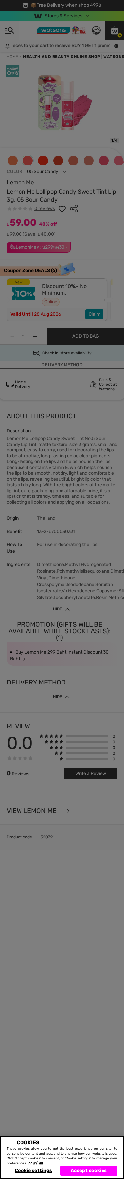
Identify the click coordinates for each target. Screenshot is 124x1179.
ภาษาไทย (35, 1163)
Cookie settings (33, 1170)
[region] (62, 1157)
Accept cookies (89, 1170)
